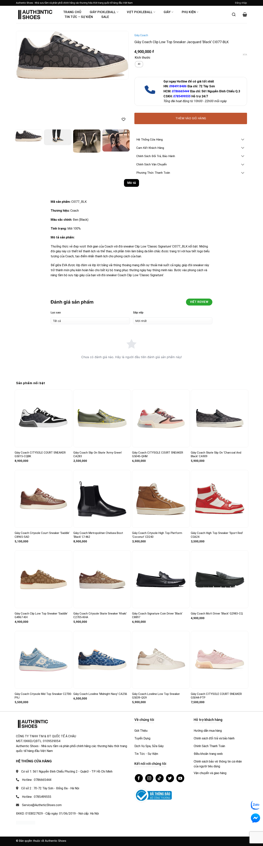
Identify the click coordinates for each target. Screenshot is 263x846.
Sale (105, 17)
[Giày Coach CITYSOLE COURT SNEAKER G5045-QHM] (161, 418)
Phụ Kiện (189, 12)
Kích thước (142, 57)
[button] (241, 3)
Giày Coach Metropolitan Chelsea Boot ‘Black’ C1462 (98, 535)
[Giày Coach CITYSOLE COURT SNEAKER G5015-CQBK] (43, 418)
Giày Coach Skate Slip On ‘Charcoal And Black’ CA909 (216, 454)
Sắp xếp (138, 312)
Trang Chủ (72, 12)
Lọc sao (56, 312)
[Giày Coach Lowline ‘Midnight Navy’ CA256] (102, 659)
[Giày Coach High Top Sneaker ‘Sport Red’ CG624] (219, 498)
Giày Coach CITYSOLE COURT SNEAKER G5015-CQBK (40, 454)
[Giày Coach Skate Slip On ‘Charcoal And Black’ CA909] (219, 418)
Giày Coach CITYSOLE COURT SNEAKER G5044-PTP (216, 696)
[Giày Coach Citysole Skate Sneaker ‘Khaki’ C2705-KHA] (102, 579)
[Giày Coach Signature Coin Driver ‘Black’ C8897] (161, 579)
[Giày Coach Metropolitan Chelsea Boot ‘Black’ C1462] (102, 499)
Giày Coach (141, 35)
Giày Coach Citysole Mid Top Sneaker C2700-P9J (43, 696)
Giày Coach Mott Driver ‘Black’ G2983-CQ (217, 613)
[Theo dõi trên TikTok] (160, 778)
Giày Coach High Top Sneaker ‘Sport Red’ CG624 (217, 535)
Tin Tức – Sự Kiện (78, 17)
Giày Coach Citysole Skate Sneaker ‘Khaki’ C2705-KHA (100, 615)
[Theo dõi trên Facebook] (139, 778)
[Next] (121, 55)
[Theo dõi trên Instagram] (149, 778)
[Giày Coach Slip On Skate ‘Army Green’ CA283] (102, 418)
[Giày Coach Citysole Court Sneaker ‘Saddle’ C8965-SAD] (43, 499)
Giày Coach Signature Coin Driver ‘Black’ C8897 (157, 615)
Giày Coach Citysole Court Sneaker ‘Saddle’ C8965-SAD (42, 535)
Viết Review (199, 302)
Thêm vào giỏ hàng (190, 118)
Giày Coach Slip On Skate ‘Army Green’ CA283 (97, 454)
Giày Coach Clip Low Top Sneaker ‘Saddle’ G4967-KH (41, 615)
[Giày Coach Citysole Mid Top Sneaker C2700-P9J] (43, 660)
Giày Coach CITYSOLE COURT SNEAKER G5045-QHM (157, 454)
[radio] (139, 64)
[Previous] (23, 55)
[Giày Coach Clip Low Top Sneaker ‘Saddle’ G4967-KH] (43, 579)
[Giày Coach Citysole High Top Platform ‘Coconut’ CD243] (161, 499)
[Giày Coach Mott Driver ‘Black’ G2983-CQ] (219, 579)
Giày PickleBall (103, 12)
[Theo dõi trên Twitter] (170, 778)
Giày (167, 12)
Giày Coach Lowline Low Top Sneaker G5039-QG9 (156, 696)
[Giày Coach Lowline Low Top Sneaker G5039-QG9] (161, 659)
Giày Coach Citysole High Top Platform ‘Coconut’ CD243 (157, 535)
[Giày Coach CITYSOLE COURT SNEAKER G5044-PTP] (219, 659)
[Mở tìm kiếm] (233, 14)
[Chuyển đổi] (243, 139)
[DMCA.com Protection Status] (25, 822)
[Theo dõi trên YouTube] (180, 778)
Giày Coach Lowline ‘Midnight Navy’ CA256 (100, 694)
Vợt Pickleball (139, 12)
